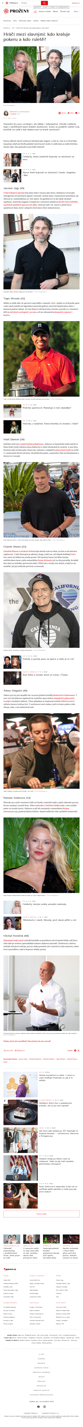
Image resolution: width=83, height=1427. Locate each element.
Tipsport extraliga (61, 1287)
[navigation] (2, 3)
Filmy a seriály (30, 672)
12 (79, 113)
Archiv (41, 1377)
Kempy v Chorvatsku (36, 1307)
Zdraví (55, 11)
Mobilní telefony (25, 1340)
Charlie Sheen (72, 1059)
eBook (63, 113)
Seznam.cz (76, 3)
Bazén (14, 1338)
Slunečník (39, 1338)
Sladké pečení (45, 1100)
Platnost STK (60, 1324)
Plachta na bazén (22, 1338)
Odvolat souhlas (41, 1390)
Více (76, 11)
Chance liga (59, 1280)
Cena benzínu (53, 1335)
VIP (35, 11)
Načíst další (41, 1214)
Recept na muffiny (9, 1310)
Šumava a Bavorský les (36, 1314)
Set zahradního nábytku (58, 1338)
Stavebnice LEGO (36, 1340)
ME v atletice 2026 (62, 1290)
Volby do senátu (8, 1293)
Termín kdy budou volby (10, 1290)
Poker (5, 1062)
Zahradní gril (70, 1338)
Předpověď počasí (30, 1335)
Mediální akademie (41, 1372)
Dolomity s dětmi (35, 1324)
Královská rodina (25, 21)
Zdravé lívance (7, 1314)
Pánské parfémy (47, 1343)
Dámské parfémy (48, 1340)
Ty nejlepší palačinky (9, 1307)
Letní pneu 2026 (61, 1307)
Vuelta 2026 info (35, 1280)
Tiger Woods (60, 1059)
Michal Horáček (49, 1059)
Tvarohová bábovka (9, 1317)
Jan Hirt (32, 1287)
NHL (57, 1297)
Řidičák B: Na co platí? (63, 1317)
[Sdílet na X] (78, 1050)
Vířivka (77, 1338)
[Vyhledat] (44, 3)
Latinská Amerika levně (37, 1320)
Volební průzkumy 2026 (10, 1283)
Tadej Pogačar (34, 1290)
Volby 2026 (6, 1280)
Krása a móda (45, 11)
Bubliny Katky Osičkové (49, 21)
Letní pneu (57, 1340)
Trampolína (32, 1338)
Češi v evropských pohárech (67, 1335)
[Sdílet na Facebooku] (75, 1050)
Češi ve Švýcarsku (35, 1317)
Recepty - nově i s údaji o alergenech (51, 7)
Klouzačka (46, 1338)
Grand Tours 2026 (35, 1297)
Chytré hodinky (36, 1343)
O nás (41, 1354)
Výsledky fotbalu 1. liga (63, 1283)
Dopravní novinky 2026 (63, 1314)
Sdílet (72, 113)
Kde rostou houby (42, 1335)
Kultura (35, 21)
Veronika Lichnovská (20, 112)
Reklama (41, 1381)
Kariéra (41, 1359)
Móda (41, 1128)
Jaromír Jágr (22, 1059)
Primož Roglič (34, 1293)
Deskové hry (66, 1340)
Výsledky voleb (7, 1287)
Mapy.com (21, 1335)
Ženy (15, 21)
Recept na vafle (8, 1320)
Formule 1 (59, 1293)
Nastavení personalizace (41, 1395)
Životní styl (65, 11)
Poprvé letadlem (35, 1310)
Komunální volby (8, 1297)
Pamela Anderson (35, 1059)
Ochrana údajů (41, 1368)
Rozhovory (7, 21)
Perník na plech (8, 1324)
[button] (41, 74)
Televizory (74, 1340)
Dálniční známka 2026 (62, 1310)
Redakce (41, 1363)
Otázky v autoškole (62, 1320)
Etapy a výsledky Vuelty (37, 1283)
